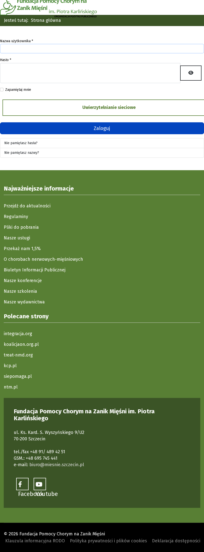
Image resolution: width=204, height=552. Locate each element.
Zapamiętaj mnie (18, 90)
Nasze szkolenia (20, 291)
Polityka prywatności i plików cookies (108, 541)
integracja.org (18, 333)
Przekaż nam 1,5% (22, 248)
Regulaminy (16, 216)
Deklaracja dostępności (176, 541)
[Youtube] (40, 484)
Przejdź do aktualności (27, 206)
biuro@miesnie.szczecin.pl (56, 464)
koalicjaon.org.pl (21, 344)
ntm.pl (11, 387)
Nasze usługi (17, 238)
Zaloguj (102, 128)
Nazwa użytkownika (16, 41)
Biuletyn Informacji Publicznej (34, 270)
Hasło (5, 60)
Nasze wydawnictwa (24, 302)
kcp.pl (10, 365)
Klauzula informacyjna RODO (35, 541)
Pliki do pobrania (21, 227)
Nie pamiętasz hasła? (21, 143)
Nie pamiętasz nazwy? (21, 153)
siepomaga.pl (18, 376)
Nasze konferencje (23, 280)
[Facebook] (22, 484)
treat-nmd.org (18, 355)
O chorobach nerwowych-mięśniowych (43, 259)
